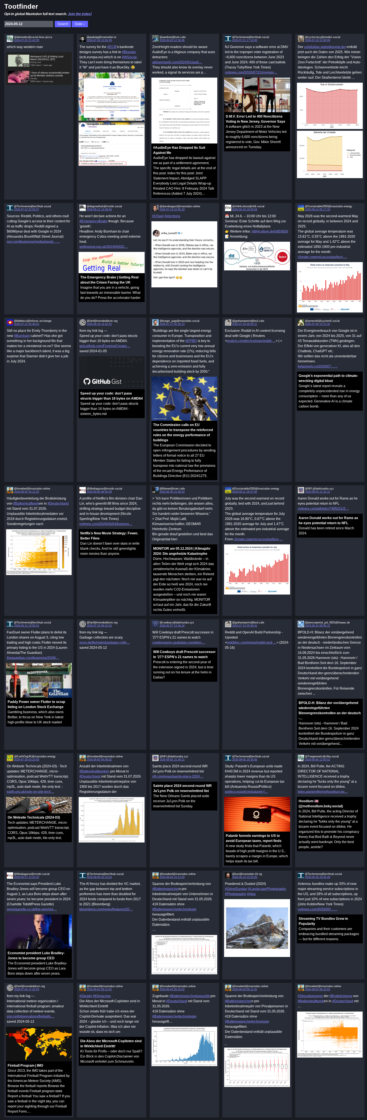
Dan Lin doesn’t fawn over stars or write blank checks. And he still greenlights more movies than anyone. (110, 543)
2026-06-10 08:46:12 (317, 625)
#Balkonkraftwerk (26, 503)
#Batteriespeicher (165, 889)
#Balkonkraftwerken (94, 771)
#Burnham (22, 336)
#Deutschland (58, 503)
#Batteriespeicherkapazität (189, 996)
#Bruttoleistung (340, 996)
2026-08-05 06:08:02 (99, 759)
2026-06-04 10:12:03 (172, 877)
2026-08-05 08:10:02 (317, 989)
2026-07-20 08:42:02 (99, 625)
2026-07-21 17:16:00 (244, 40)
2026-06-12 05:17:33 (317, 209)
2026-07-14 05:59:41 (244, 625)
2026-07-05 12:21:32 (317, 324)
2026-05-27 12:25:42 (26, 877)
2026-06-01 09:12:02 (99, 989)
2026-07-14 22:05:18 (172, 209)
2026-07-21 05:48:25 (26, 324)
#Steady (85, 996)
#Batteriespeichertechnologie (174, 909)
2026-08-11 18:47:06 (244, 491)
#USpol (158, 216)
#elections (172, 216)
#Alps (251, 894)
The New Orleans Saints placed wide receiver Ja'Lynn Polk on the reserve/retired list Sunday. (182, 796)
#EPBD (191, 341)
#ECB (111, 47)
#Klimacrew (102, 996)
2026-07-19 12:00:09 (317, 40)
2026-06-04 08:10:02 (172, 989)
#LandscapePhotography (267, 889)
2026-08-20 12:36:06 (172, 40)
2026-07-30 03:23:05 (26, 759)
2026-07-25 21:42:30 (26, 40)
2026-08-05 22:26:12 (317, 491)
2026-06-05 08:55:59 (99, 491)
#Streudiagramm (310, 996)
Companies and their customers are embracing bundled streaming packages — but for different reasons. (329, 929)
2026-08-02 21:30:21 (172, 759)
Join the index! (80, 14)
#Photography (235, 894)
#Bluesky (129, 52)
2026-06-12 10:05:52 (26, 625)
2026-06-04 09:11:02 (244, 989)
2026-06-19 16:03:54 (244, 209)
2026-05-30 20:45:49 (317, 877)
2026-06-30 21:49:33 (172, 491)
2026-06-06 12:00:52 (317, 759)
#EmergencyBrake (93, 221)
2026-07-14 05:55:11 (244, 324)
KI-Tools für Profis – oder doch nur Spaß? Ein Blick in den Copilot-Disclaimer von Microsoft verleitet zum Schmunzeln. (111, 1051)
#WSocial (129, 57)
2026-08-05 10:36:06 (244, 759)
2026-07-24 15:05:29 (99, 40)
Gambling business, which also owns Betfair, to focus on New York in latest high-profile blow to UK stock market (36, 712)
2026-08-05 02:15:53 (99, 877)
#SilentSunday (236, 889)
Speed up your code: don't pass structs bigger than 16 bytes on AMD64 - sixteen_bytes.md (111, 404)
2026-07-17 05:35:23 (172, 324)
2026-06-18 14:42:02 (99, 324)
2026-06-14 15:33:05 (244, 877)
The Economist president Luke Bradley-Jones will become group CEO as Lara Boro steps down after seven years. (37, 963)
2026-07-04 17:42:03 (26, 989)
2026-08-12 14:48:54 (99, 209)
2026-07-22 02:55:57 (26, 209)
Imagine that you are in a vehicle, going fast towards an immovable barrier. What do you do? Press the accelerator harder (110, 287)
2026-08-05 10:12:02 (26, 491)
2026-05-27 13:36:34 (172, 625)
